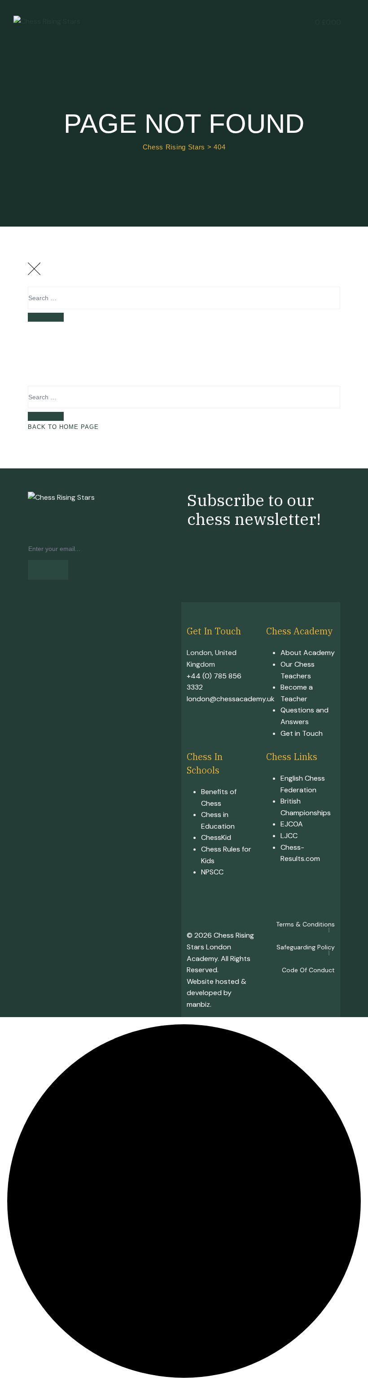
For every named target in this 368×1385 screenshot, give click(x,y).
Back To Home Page (63, 427)
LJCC (289, 835)
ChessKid (216, 837)
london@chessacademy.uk (231, 698)
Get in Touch (301, 733)
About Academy (307, 652)
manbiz (198, 1004)
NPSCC (212, 872)
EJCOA (291, 824)
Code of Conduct (308, 970)
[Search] (46, 317)
